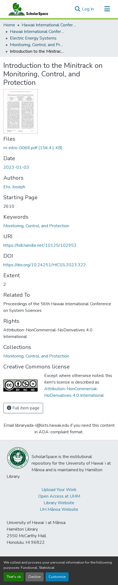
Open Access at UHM (59, 496)
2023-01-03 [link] (16, 167)
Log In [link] (88, 9)
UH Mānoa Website (59, 509)
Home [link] (9, 25)
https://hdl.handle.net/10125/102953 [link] (40, 245)
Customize (57, 576)
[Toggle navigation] (107, 9)
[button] (26, 9)
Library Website (59, 503)
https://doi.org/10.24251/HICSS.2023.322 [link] (44, 265)
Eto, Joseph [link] (14, 187)
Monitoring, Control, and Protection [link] (37, 45)
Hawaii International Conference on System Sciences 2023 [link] (37, 32)
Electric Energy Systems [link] (33, 38)
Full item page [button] (25, 408)
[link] (59, 148)
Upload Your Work (59, 490)
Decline (35, 576)
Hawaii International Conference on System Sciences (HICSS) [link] (49, 25)
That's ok (14, 576)
